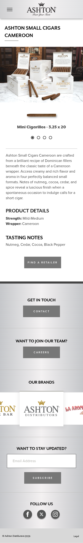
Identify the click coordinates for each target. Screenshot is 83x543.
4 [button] (50, 137)
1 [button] (32, 137)
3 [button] (44, 137)
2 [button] (38, 137)
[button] (42, 478)
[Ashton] (41, 9)
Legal (76, 536)
